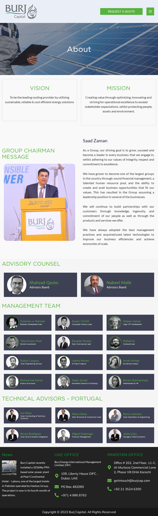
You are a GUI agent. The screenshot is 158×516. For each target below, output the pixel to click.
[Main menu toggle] (150, 11)
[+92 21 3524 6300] (109, 489)
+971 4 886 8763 (74, 495)
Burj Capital (27, 462)
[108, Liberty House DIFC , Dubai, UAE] (57, 476)
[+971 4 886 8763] (57, 495)
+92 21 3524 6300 (127, 489)
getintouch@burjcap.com (132, 480)
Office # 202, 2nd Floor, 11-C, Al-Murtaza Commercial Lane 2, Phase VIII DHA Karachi (135, 467)
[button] (121, 11)
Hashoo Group (39, 485)
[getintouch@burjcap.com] (109, 480)
